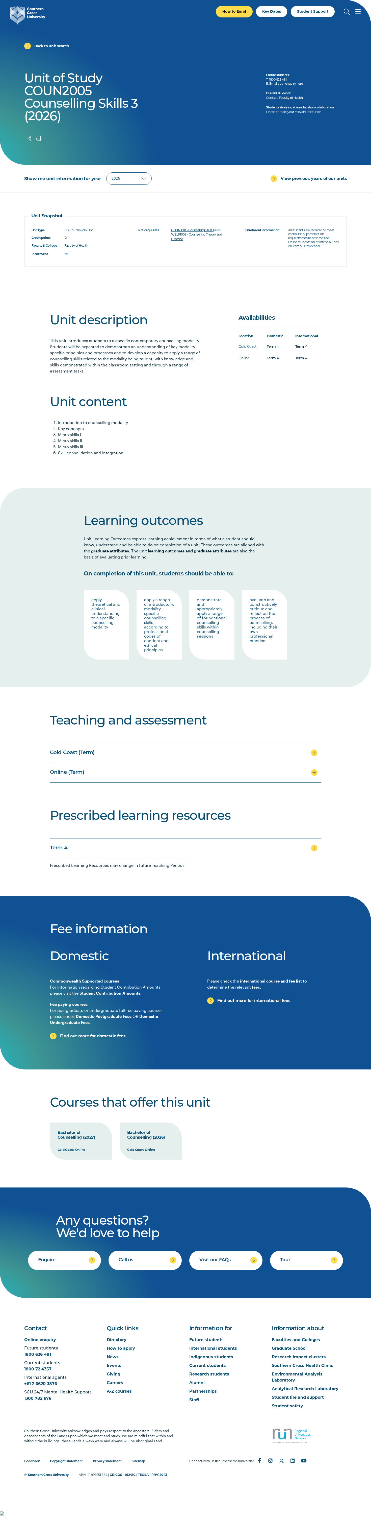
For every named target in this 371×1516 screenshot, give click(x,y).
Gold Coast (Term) (72, 752)
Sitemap (138, 1461)
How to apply (121, 1348)
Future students (206, 1339)
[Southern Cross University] (27, 15)
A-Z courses (119, 1391)
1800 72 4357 (37, 1369)
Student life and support (298, 1397)
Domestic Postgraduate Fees (103, 1016)
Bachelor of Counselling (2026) (146, 1135)
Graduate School (289, 1348)
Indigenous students (211, 1357)
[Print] (39, 138)
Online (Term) (67, 772)
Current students (207, 1365)
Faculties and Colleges (296, 1339)
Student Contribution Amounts (110, 993)
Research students (209, 1374)
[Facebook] (259, 1460)
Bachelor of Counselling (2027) (76, 1135)
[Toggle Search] (346, 11)
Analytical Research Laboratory (305, 1388)
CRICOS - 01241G (123, 1475)
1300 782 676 (37, 1398)
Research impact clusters (299, 1357)
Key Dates (271, 11)
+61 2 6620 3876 (40, 1383)
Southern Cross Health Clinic (302, 1365)
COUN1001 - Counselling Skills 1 (192, 230)
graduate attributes (110, 550)
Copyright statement (66, 1461)
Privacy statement (107, 1461)
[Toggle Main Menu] (357, 11)
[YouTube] (303, 1460)
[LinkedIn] (292, 1460)
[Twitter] (281, 1460)
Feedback (32, 1461)
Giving (113, 1374)
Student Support (312, 11)
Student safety (287, 1406)
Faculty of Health (291, 98)
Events (114, 1365)
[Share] (29, 138)
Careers (115, 1382)
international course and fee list (271, 980)
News (113, 1357)
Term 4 (59, 848)
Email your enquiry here (286, 83)
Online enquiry (40, 1339)
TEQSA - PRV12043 (152, 1475)
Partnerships (203, 1391)
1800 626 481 (37, 1354)
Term (271, 347)
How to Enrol (234, 11)
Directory (116, 1339)
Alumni (197, 1382)
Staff (194, 1399)
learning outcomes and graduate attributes (190, 550)
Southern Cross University (48, 1475)
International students (213, 1348)
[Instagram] (270, 1460)
